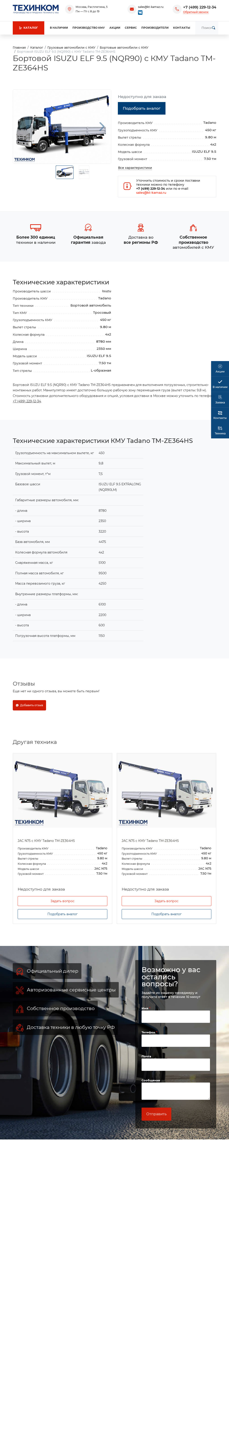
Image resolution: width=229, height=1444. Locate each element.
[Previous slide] (22, 126)
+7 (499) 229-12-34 (199, 7)
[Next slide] (102, 126)
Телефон (149, 1032)
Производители (155, 27)
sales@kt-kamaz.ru (150, 7)
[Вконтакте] (140, 12)
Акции (114, 27)
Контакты (181, 27)
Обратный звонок (195, 12)
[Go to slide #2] (84, 172)
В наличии (59, 27)
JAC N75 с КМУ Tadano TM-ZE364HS (46, 841)
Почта (146, 1056)
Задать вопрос (62, 901)
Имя (145, 1008)
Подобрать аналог (62, 914)
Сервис (131, 27)
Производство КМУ (88, 27)
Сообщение (151, 1080)
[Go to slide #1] (65, 172)
